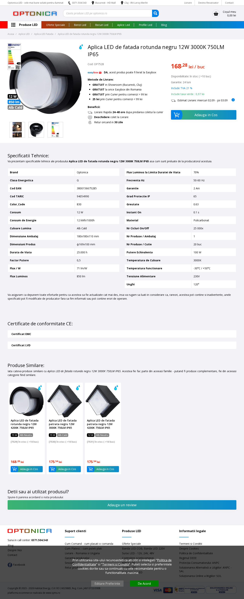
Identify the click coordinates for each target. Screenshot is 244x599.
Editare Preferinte (107, 583)
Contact (229, 2)
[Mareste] (17, 129)
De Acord (144, 583)
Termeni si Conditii (190, 543)
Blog (164, 25)
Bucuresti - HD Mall (105, 2)
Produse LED (28, 25)
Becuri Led (101, 25)
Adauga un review (122, 505)
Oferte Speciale (55, 25)
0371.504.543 (79, 2)
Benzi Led (80, 25)
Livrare (188, 2)
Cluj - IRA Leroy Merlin (136, 2)
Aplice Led (123, 25)
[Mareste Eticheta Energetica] (14, 69)
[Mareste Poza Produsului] (46, 118)
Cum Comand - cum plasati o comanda (89, 543)
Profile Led (145, 25)
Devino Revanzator (208, 2)
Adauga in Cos (206, 115)
